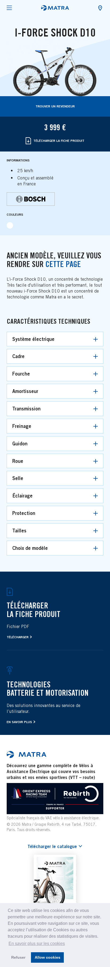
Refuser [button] (18, 957)
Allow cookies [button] (47, 957)
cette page (63, 264)
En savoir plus (19, 722)
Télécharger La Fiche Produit (58, 141)
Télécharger (18, 637)
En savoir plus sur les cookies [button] (37, 943)
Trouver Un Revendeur (55, 106)
